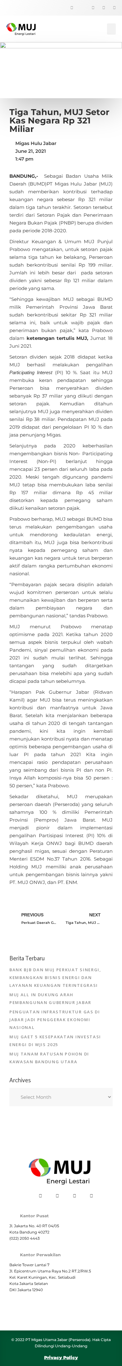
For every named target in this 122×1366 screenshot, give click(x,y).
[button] (111, 29)
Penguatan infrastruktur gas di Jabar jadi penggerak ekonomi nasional (54, 1019)
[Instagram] (100, 7)
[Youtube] (111, 7)
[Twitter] (79, 7)
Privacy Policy (61, 1357)
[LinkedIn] (89, 7)
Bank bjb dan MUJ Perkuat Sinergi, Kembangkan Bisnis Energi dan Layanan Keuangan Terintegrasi (55, 977)
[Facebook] (68, 7)
